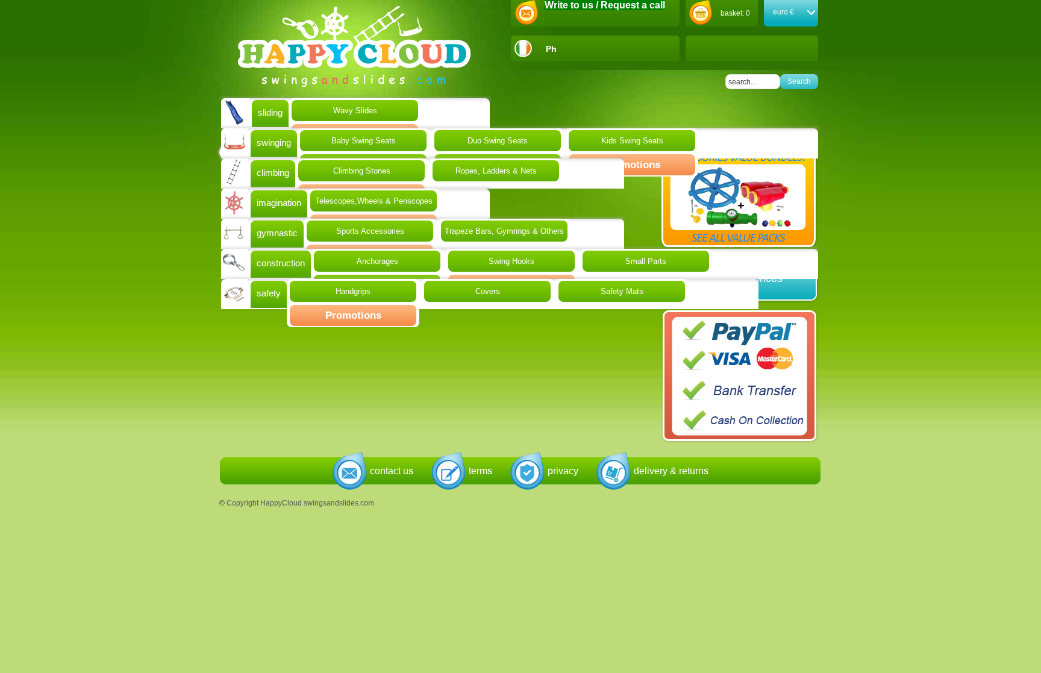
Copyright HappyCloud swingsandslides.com (300, 503)
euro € (783, 12)
